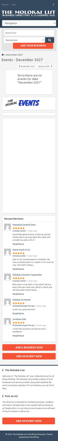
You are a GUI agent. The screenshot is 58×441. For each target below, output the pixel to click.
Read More (18, 244)
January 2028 (43, 66)
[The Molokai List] (3, 55)
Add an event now (29, 356)
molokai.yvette (19, 231)
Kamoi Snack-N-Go (21, 250)
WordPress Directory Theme (40, 434)
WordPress (34, 437)
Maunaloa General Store (24, 225)
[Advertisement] (14, 164)
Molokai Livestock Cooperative (27, 275)
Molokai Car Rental (21, 300)
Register (5, 5)
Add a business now (29, 347)
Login (13, 5)
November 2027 (28, 66)
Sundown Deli (19, 319)
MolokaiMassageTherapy (23, 306)
